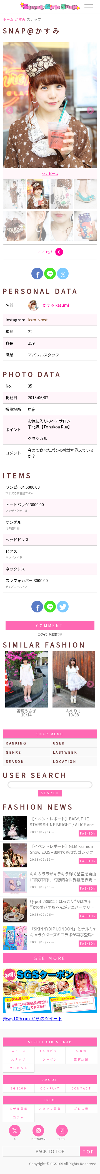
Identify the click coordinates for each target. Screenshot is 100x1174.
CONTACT (81, 1088)
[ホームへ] (50, 6)
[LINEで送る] (50, 273)
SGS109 (19, 1088)
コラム (18, 1117)
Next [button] (90, 110)
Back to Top (50, 1151)
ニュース (18, 1051)
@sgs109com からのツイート (32, 1018)
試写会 (81, 1051)
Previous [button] (10, 110)
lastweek (65, 752)
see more (50, 958)
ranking (16, 743)
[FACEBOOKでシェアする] (37, 273)
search (50, 793)
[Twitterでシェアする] (63, 606)
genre (14, 752)
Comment (50, 625)
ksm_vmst (38, 319)
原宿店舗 (81, 1059)
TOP (88, 1151)
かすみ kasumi (55, 305)
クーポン (49, 1059)
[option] (50, 110)
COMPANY (50, 1088)
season (15, 761)
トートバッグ (50, 173)
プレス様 (81, 1108)
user (59, 743)
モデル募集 (18, 1108)
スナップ (18, 1059)
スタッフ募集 (50, 1108)
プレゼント (18, 1068)
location (65, 761)
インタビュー (50, 1051)
